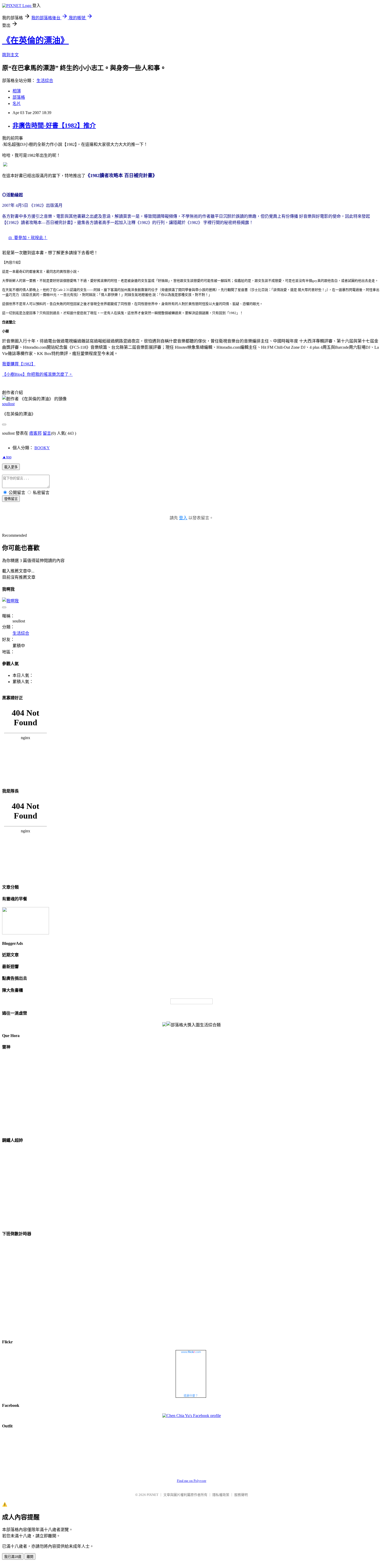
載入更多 (11, 467)
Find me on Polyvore (191, 1481)
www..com (191, 1351)
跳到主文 (10, 55)
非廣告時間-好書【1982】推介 (54, 125)
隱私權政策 (220, 1495)
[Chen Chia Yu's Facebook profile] (191, 1415)
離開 (30, 1557)
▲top (6, 457)
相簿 (17, 91)
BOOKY (42, 448)
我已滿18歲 (12, 1557)
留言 (47, 433)
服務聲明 (241, 1495)
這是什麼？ (191, 1395)
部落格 (19, 97)
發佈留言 (11, 499)
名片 (17, 103)
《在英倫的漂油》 (35, 40)
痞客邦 (35, 433)
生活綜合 (44, 80)
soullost (8, 404)
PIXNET (152, 1495)
